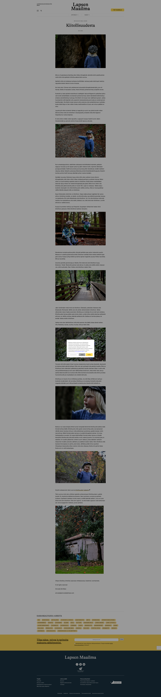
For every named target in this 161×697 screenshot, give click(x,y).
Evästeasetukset (73, 354)
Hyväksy (89, 354)
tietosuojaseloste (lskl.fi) (79, 351)
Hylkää (82, 354)
